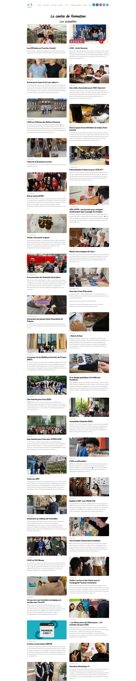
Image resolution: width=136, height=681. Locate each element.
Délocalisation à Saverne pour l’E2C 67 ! (86, 170)
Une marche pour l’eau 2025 (39, 399)
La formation (46, 5)
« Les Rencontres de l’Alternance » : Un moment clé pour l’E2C (85, 623)
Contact (85, 5)
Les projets (54, 5)
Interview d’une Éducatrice (80, 291)
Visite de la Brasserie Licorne (39, 162)
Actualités (67, 5)
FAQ (90, 5)
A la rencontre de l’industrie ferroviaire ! (44, 277)
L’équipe (60, 5)
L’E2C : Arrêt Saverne (78, 48)
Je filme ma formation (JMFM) (39, 644)
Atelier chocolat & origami (38, 237)
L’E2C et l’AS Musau (35, 560)
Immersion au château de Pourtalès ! (42, 518)
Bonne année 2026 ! (35, 196)
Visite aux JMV (33, 479)
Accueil (39, 5)
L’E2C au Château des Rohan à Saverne (43, 122)
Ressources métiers (76, 5)
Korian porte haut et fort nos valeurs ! (43, 82)
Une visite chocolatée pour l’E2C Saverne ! (87, 88)
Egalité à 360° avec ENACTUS (82, 501)
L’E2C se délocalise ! (78, 461)
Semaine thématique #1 (79, 666)
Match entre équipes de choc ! (82, 251)
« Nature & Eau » (76, 336)
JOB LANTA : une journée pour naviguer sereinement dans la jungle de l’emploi (86, 210)
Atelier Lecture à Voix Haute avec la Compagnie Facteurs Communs (84, 581)
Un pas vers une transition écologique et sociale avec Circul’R (44, 601)
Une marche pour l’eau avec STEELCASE (44, 439)
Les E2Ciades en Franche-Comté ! (41, 48)
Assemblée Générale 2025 (81, 421)
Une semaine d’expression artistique (84, 540)
